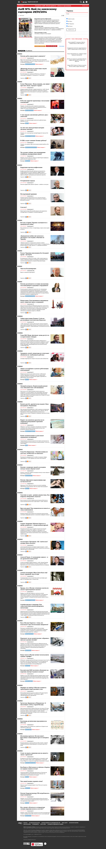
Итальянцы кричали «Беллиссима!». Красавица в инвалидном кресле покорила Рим (34, 737)
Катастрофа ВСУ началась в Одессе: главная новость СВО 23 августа (76, 43)
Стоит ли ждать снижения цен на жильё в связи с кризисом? (34, 754)
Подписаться (71, 29)
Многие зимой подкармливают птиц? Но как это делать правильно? (33, 785)
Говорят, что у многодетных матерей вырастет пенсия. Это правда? (34, 133)
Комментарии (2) (30, 118)
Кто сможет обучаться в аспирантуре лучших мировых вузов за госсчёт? (32, 808)
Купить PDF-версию (51, 46)
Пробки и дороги (28, 681)
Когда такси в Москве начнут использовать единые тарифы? (34, 655)
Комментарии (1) (30, 72)
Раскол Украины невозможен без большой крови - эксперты (34, 253)
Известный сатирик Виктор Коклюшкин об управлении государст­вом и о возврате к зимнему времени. (33, 211)
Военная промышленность (30, 147)
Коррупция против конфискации (42, 18)
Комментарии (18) (30, 322)
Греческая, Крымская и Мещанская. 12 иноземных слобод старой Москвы (33, 703)
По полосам (21, 50)
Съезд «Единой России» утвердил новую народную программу (76, 54)
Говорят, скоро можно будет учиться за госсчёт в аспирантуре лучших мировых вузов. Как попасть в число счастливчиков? (35, 813)
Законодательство (29, 110)
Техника (27, 802)
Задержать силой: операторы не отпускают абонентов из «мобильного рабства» (34, 354)
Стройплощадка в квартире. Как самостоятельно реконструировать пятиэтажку (32, 606)
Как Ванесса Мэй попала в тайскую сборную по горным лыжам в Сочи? (35, 768)
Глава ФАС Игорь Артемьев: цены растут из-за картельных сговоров (34, 336)
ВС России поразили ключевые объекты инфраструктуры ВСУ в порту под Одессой (76, 60)
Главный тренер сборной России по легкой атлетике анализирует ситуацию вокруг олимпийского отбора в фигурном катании (33, 199)
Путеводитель (35, 824)
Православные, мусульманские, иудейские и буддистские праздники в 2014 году (34, 727)
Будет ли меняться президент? (27, 272)
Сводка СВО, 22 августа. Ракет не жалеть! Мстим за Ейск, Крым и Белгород (76, 66)
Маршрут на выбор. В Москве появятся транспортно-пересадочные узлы (33, 688)
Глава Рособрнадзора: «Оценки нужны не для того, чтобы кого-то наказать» (34, 452)
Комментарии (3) (30, 209)
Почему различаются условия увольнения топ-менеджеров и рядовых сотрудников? (34, 284)
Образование (28, 650)
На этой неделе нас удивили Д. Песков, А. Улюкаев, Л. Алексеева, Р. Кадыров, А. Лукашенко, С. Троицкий (33, 74)
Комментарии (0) (30, 131)
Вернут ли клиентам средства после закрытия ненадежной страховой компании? (32, 421)
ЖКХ (26, 445)
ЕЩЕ (30, 78)
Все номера (61, 46)
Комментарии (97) (30, 58)
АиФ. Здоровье (71, 23)
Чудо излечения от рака (40, 32)
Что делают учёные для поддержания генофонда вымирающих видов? (32, 153)
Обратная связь (27, 824)
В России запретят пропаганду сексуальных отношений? (34, 101)
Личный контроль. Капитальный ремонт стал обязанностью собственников (34, 386)
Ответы (26, 379)
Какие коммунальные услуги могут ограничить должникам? (32, 436)
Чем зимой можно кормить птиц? (31, 781)
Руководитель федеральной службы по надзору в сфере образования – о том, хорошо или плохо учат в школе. (33, 457)
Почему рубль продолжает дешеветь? (32, 56)
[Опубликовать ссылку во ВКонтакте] (26, 78)
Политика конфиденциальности (29, 839)
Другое (26, 123)
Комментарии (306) (30, 270)
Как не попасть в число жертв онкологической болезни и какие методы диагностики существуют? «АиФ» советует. (34, 501)
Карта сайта (43, 824)
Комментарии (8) (30, 87)
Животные (27, 160)
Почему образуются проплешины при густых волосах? (33, 480)
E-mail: (67, 13)
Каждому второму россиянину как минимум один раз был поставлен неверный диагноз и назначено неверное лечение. (35, 514)
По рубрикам (29, 50)
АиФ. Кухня (70, 26)
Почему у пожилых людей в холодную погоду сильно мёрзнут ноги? (33, 468)
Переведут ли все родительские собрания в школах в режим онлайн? (34, 639)
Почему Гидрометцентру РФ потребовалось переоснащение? (34, 794)
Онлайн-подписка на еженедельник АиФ (50, 822)
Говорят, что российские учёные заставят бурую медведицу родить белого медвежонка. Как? (34, 158)
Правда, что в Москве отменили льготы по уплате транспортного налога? (34, 588)
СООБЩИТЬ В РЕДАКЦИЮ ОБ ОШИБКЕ (55, 824)
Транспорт (27, 665)
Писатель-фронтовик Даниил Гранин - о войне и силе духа (34, 184)
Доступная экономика (30, 64)
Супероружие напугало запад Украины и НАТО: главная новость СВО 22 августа (77, 48)
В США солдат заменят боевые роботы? (33, 140)
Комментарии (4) (30, 104)
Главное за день (71, 18)
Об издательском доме (34, 822)
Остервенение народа (27, 181)
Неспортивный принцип (28, 194)
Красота (27, 488)
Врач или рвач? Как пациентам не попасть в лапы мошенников (35, 509)
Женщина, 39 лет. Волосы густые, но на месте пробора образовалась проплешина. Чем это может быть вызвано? (34, 486)
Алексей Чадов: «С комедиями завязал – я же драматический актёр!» (34, 557)
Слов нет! (23, 207)
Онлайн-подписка (40, 46)
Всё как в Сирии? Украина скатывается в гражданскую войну (33, 223)
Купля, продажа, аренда (30, 762)
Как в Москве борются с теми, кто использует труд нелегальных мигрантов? (34, 623)
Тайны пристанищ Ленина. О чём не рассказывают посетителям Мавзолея (33, 319)
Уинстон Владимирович (28, 268)
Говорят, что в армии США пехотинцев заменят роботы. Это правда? (34, 145)
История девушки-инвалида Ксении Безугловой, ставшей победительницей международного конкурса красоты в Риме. (34, 744)
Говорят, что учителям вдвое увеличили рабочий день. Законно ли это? (33, 120)
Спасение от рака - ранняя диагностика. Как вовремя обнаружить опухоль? (35, 495)
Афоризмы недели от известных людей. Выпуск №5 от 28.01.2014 (33, 69)
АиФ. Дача (70, 21)
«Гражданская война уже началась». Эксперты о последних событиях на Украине (32, 237)
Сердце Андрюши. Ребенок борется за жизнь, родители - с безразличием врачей (34, 524)
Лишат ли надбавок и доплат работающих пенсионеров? (34, 369)
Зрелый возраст (28, 475)
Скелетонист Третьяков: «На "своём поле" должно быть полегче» (34, 542)
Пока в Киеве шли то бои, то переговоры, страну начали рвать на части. (35, 228)
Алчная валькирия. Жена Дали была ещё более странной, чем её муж (33, 573)
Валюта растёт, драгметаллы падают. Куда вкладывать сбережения (34, 404)
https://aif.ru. (25, 837)
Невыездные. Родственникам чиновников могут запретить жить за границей (34, 301)
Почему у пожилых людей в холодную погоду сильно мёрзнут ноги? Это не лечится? (35, 473)
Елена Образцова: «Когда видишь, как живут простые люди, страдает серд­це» (35, 84)
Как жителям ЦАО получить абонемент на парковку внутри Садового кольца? (34, 671)
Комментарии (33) (30, 169)
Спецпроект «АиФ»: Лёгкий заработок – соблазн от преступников (53, 5)
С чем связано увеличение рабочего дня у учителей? (34, 115)
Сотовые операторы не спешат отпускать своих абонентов (34, 358)
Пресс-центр (64, 822)
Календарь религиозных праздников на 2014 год (33, 722)
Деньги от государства (30, 136)
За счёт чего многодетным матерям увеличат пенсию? (32, 128)
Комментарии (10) (30, 304)
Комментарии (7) (30, 241)
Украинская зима (38, 26)
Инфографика (28, 729)
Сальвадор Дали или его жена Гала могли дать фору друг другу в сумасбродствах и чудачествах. (33, 578)
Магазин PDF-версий (73, 822)
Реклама (25, 822)
